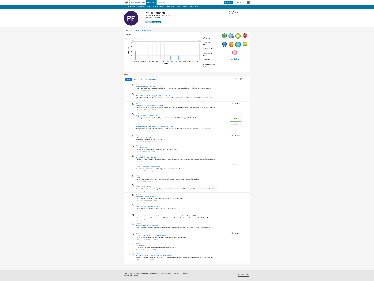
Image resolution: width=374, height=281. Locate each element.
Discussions (170, 6)
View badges (235, 59)
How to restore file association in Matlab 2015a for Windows (154, 255)
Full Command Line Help (143, 245)
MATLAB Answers (129, 6)
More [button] (196, 6)
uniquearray (139, 177)
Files (206, 55)
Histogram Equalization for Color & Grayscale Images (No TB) (154, 127)
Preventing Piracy (154, 273)
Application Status (166, 273)
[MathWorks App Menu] (248, 2)
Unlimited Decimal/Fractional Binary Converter (150, 105)
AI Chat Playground (158, 6)
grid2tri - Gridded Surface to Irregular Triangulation (151, 235)
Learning (161, 2)
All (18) (128, 79)
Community (151, 2)
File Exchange (141, 6)
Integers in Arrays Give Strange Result (147, 116)
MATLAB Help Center (138, 2)
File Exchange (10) (138, 79)
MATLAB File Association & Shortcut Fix (147, 196)
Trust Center (127, 273)
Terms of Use (176, 273)
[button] (244, 2)
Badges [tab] (137, 30)
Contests (178, 6)
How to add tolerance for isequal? (146, 157)
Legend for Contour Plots (143, 137)
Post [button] (190, 6)
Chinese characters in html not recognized (148, 206)
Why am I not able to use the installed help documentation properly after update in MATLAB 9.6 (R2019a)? (167, 216)
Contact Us (185, 273)
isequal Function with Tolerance (145, 86)
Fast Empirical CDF (141, 147)
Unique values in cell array (143, 187)
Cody (148, 6)
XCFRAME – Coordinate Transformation (148, 167)
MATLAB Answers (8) (151, 79)
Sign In (238, 2)
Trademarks (135, 273)
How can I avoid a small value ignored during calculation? (153, 96)
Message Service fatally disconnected (147, 225)
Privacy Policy (144, 273)
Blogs (185, 6)
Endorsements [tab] (146, 30)
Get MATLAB (228, 2)
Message (157, 22)
